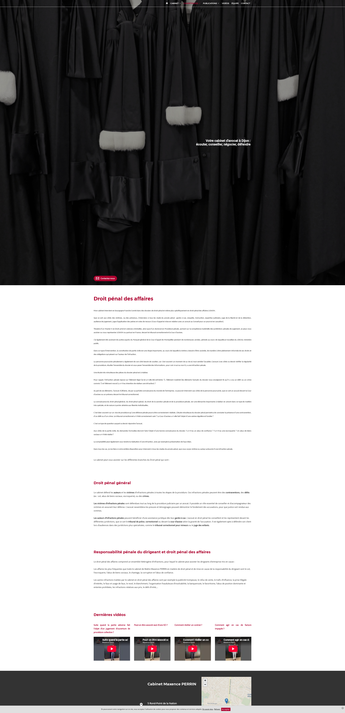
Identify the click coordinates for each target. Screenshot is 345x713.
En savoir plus (208, 709)
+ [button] (205, 680)
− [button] (205, 684)
